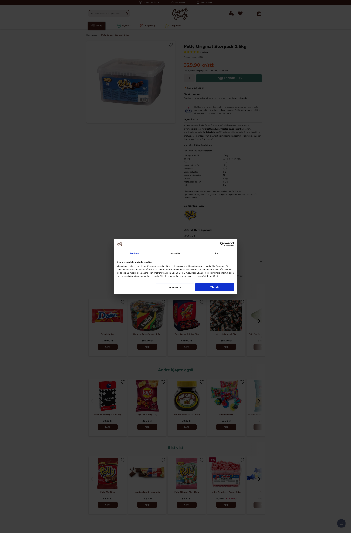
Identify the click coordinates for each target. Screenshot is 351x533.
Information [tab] (175, 253)
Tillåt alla (214, 287)
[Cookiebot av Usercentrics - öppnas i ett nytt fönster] (222, 244)
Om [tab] (216, 253)
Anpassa (173, 287)
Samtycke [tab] (134, 253)
